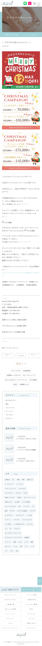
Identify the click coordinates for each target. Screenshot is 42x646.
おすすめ (12, 511)
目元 (17, 551)
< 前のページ (7, 355)
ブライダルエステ (27, 519)
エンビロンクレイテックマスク (13, 537)
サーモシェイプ (9, 484)
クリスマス (26, 506)
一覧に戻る (21, 355)
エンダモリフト (20, 515)
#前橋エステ (24, 384)
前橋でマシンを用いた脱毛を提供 (14, 319)
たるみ (25, 493)
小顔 (21, 546)
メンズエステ (22, 488)
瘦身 (18, 479)
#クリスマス (16, 370)
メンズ (26, 542)
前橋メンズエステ (10, 497)
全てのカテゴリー (11, 400)
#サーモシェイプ (29, 375)
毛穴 (19, 506)
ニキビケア (32, 511)
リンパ (32, 546)
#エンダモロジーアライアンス (16, 380)
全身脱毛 (7, 479)
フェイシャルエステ (10, 506)
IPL (11, 528)
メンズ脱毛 (8, 524)
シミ (6, 528)
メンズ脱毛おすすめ (18, 524)
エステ (20, 542)
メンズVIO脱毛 (26, 502)
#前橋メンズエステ (14, 375)
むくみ (15, 546)
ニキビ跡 (29, 515)
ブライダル (8, 348)
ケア (33, 506)
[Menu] (38, 3)
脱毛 (3, 348)
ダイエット (16, 348)
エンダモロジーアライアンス (13, 533)
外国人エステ (8, 502)
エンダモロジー (9, 515)
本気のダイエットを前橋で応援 (13, 332)
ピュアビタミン (9, 493)
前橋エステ (30, 479)
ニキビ (11, 551)
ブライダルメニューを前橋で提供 (14, 325)
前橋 (14, 542)
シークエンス (19, 484)
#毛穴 (15, 384)
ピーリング (9, 411)
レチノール (8, 542)
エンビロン (30, 524)
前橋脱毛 (26, 537)
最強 (6, 511)
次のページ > (34, 355)
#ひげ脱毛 (33, 380)
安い (13, 479)
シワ (6, 551)
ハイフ (26, 546)
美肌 (32, 542)
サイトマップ (31, 628)
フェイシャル (10, 408)
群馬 (23, 479)
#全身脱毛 (26, 370)
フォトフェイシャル (10, 488)
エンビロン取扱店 (22, 511)
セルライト (8, 546)
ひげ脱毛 (17, 502)
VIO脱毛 (19, 497)
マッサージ (8, 519)
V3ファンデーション (29, 497)
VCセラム (18, 493)
